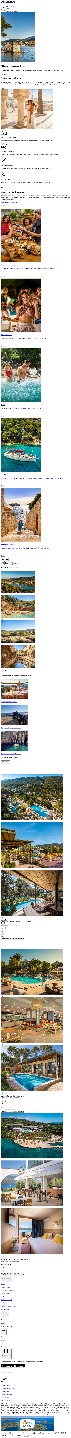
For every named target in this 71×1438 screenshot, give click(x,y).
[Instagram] (6, 1380)
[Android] (19, 1367)
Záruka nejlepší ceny (7, 1373)
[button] (37, 6)
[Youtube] (4, 1380)
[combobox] (5, 762)
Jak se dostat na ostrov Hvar (9, 202)
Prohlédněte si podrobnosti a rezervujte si (12, 938)
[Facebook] (2, 1380)
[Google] (7, 1367)
